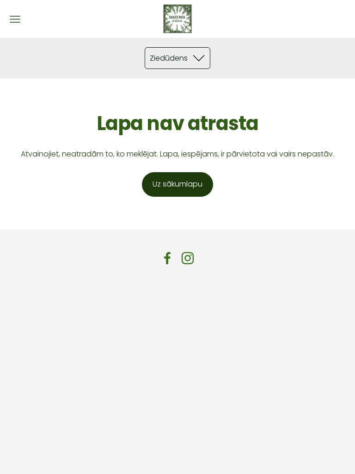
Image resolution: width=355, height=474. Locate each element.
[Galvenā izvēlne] (15, 19)
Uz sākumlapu (177, 184)
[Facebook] (167, 258)
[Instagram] (187, 258)
